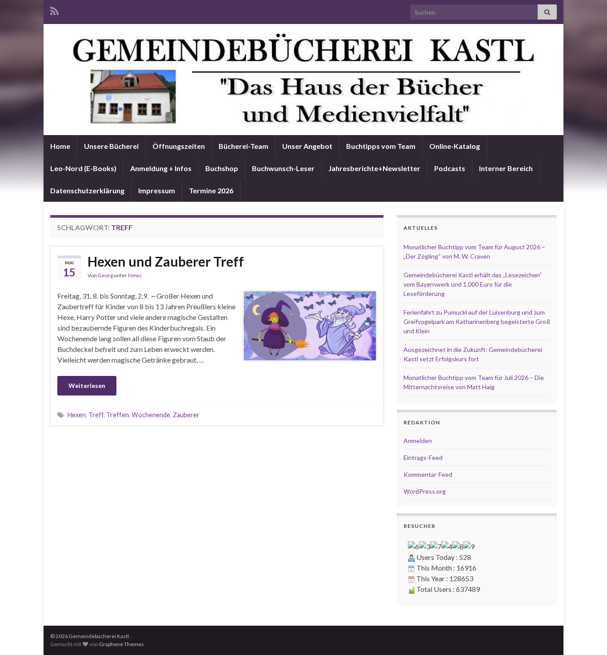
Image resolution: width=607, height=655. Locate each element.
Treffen (117, 415)
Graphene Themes (121, 644)
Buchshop (221, 168)
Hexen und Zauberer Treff (166, 261)
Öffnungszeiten (178, 146)
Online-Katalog (454, 146)
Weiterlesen (86, 385)
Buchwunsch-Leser (283, 168)
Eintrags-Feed (423, 457)
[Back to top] (587, 635)
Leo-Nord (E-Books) (83, 168)
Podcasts (449, 168)
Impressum (156, 190)
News (135, 275)
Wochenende (151, 415)
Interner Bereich (506, 168)
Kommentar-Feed (427, 474)
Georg (105, 275)
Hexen (77, 415)
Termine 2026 (211, 190)
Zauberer (186, 415)
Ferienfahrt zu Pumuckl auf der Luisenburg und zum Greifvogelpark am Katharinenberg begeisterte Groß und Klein (476, 321)
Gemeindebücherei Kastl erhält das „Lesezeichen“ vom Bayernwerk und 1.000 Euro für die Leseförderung (472, 284)
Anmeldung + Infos (161, 168)
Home (60, 146)
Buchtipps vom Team (380, 146)
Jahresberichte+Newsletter (374, 168)
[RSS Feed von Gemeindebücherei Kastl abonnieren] (54, 9)
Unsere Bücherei (111, 146)
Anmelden (417, 440)
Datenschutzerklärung (87, 190)
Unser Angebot (307, 146)
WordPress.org (424, 491)
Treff (96, 415)
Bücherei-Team (243, 146)
